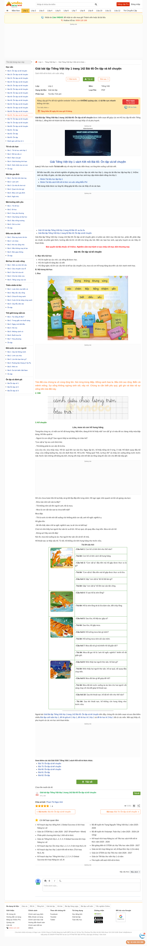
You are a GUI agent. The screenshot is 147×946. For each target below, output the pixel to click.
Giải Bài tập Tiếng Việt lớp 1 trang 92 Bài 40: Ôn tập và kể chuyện (65, 233)
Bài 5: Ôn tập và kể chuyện (17, 71)
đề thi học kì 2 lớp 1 (105, 717)
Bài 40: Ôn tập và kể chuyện (17, 96)
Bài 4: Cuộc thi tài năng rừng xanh (19, 300)
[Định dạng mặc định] (60, 881)
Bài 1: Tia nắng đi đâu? (15, 317)
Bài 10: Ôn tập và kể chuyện (17, 74)
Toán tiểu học (77, 920)
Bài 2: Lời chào (12, 241)
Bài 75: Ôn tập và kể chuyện (49, 766)
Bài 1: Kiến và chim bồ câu (17, 265)
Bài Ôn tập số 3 (13, 391)
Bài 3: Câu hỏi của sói (15, 272)
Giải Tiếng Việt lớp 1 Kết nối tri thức (71, 62)
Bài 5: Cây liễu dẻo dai (15, 304)
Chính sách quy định (35, 914)
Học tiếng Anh (77, 914)
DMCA (30, 928)
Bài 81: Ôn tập (44, 772)
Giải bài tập (76, 917)
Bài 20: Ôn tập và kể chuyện (17, 82)
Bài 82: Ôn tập (44, 775)
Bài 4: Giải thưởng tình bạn (17, 161)
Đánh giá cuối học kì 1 (15, 141)
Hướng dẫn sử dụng (13, 917)
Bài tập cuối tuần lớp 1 (49, 717)
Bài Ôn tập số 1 (13, 383)
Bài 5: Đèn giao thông (15, 252)
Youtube (53, 917)
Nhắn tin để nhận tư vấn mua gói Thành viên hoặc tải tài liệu (75, 17)
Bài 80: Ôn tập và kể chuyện (49, 769)
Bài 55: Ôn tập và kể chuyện (17, 108)
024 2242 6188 (113, 932)
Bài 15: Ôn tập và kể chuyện (17, 78)
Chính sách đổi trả (35, 925)
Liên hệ (9, 925)
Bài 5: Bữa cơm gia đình (16, 193)
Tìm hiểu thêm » (43, 107)
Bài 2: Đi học (12, 209)
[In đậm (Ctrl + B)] (49, 881)
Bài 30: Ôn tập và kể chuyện (17, 89)
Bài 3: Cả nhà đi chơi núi (16, 185)
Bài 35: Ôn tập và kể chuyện (17, 93)
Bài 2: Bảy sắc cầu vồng (16, 293)
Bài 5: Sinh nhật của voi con (17, 165)
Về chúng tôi (11, 914)
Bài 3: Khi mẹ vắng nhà (15, 245)
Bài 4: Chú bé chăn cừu (16, 276)
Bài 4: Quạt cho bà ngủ (15, 189)
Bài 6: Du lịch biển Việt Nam (17, 370)
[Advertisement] (73, 41)
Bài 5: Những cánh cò (15, 331)
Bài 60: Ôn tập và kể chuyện (55, 812)
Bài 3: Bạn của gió (14, 158)
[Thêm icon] (45, 881)
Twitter (52, 920)
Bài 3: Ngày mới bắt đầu (16, 324)
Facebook (54, 914)
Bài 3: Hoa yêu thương (15, 213)
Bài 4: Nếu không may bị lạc (17, 248)
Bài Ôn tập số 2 (13, 387)
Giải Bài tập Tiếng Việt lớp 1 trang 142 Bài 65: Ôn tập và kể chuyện (71, 714)
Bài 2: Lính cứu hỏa (14, 355)
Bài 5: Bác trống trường (15, 220)
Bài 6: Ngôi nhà (13, 196)
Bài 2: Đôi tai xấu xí (14, 154)
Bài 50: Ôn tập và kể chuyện (17, 104)
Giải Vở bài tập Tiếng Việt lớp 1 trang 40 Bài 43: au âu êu (61, 230)
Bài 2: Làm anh (12, 182)
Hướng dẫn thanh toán (36, 922)
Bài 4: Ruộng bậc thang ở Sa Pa (19, 363)
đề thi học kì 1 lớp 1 (86, 717)
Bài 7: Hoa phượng (14, 339)
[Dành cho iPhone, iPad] (98, 919)
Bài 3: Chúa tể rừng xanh (16, 296)
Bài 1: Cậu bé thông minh (16, 352)
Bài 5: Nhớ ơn (12, 367)
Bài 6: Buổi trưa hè (14, 335)
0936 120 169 (14, 928)
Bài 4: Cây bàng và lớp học (17, 217)
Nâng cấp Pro (123, 4)
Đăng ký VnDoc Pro (13, 920)
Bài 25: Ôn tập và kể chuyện (17, 85)
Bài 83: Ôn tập (12, 137)
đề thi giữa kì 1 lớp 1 (68, 717)
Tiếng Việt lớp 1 (50, 62)
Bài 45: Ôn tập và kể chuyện (17, 100)
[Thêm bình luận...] (91, 887)
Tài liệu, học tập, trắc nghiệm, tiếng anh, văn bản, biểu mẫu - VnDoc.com (20, 4)
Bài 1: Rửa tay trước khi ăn (17, 237)
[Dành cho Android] (98, 922)
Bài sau (103, 79)
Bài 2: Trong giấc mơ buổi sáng (18, 320)
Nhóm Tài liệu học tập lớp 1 (51, 179)
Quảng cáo (10, 922)
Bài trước (73, 79)
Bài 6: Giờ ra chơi (13, 224)
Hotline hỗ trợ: (75, 20)
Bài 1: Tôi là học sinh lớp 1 (17, 150)
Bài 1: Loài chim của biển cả (17, 289)
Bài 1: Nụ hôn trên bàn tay (17, 178)
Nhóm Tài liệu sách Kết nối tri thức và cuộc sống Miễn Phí (63, 182)
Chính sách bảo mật (35, 920)
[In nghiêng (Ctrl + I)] (55, 881)
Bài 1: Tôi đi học (13, 206)
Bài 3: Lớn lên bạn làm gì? (17, 359)
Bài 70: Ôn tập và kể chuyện (49, 763)
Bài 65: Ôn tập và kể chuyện (17, 115)
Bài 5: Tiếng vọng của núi (16, 280)
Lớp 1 (40, 62)
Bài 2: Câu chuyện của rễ (16, 269)
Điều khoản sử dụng (35, 917)
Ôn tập (9, 169)
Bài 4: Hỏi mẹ (12, 328)
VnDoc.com (36, 62)
